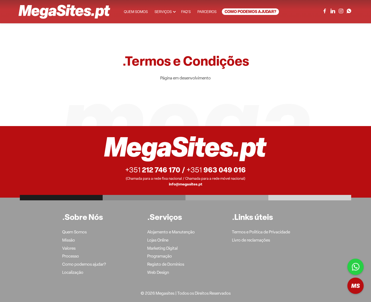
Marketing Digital (162, 248)
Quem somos (136, 12)
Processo (70, 256)
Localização (72, 273)
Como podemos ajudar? (250, 12)
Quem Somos (74, 232)
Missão (68, 240)
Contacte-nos (355, 286)
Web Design (158, 273)
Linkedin (333, 11)
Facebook (324, 11)
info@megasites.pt (185, 184)
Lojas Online (157, 240)
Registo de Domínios (165, 264)
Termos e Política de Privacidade (261, 232)
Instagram (340, 11)
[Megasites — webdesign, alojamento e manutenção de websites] (64, 12)
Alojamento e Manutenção (171, 232)
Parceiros (206, 12)
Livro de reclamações (251, 240)
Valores (69, 248)
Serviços (163, 12)
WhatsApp (349, 11)
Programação (159, 256)
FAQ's (186, 12)
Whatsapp (355, 267)
